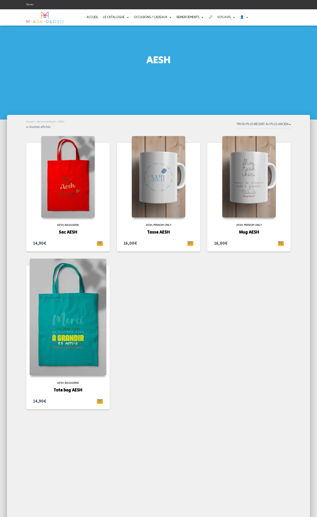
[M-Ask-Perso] (45, 17)
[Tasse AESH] (158, 176)
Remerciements (188, 17)
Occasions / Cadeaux (150, 17)
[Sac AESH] (68, 176)
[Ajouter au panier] (100, 243)
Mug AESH (249, 232)
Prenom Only (162, 225)
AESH (60, 225)
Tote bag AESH (68, 390)
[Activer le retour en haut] (308, 508)
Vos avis (224, 17)
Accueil (92, 17)
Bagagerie (72, 225)
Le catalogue (114, 17)
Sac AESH (68, 232)
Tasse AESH (158, 232)
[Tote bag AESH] (68, 317)
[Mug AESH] (249, 176)
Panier (30, 4)
